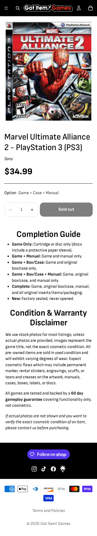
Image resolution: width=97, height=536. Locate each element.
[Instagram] (34, 469)
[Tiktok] (43, 469)
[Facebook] (53, 469)
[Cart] (90, 8)
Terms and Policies (48, 510)
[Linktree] (63, 469)
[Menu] (6, 8)
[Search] (18, 8)
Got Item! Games (55, 523)
